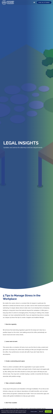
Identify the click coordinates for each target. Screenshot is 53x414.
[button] (34, 2)
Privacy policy (34, 411)
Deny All (41, 411)
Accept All (48, 411)
